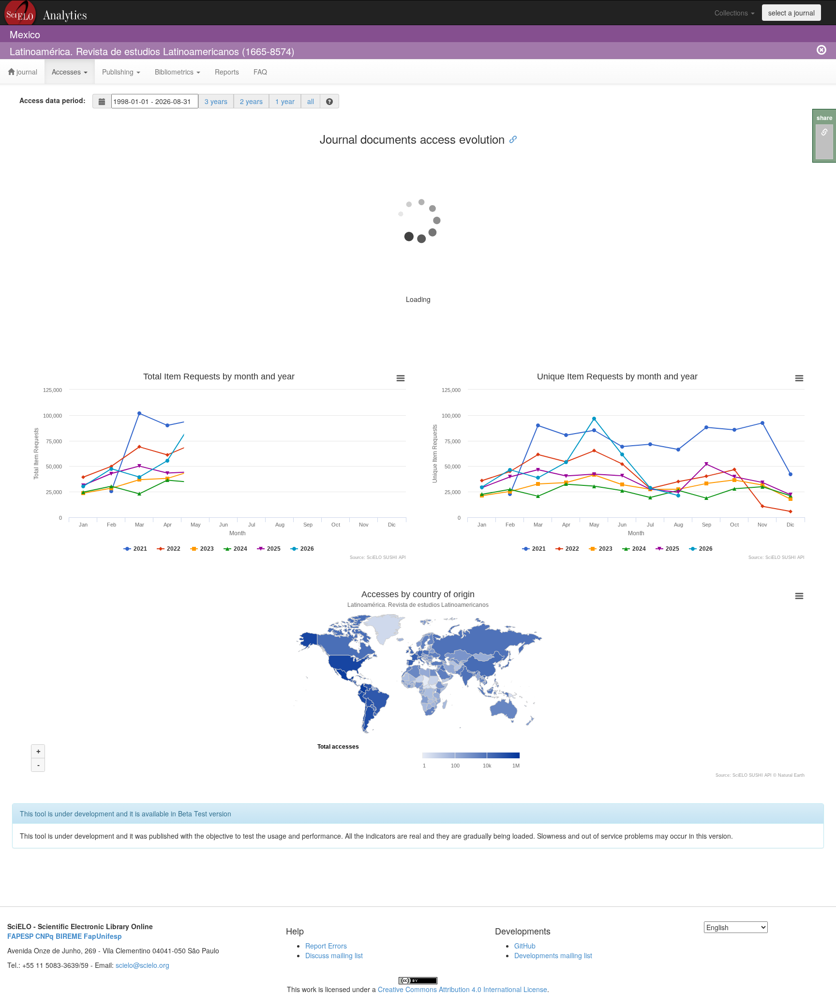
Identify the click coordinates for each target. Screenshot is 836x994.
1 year (285, 101)
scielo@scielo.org (142, 965)
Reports (227, 71)
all (310, 101)
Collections (732, 12)
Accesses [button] (67, 71)
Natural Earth (791, 775)
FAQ (260, 71)
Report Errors (326, 945)
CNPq (44, 936)
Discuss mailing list (334, 955)
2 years (251, 101)
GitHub (525, 945)
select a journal (791, 12)
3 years (216, 101)
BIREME (69, 936)
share (825, 118)
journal (26, 71)
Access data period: (52, 100)
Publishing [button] (118, 71)
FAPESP (20, 936)
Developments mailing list (553, 955)
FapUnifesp (103, 936)
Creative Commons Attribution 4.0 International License (462, 989)
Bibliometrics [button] (175, 71)
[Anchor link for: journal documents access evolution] (510, 139)
